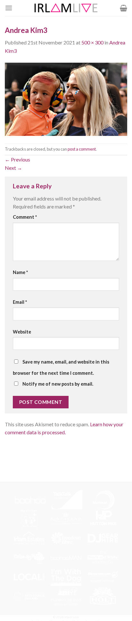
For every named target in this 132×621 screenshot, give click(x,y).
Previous (17, 159)
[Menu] (8, 8)
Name (20, 272)
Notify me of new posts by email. (57, 384)
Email (20, 302)
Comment (25, 217)
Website (22, 331)
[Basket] (123, 8)
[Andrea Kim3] (66, 98)
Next (13, 168)
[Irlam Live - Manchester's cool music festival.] (66, 8)
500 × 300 (92, 42)
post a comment (82, 149)
